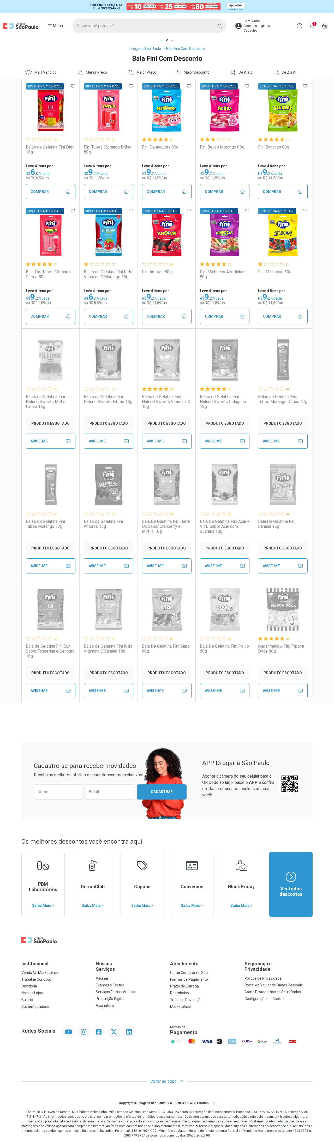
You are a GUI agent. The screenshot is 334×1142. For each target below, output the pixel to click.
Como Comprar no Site (189, 973)
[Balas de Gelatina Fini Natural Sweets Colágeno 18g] (225, 360)
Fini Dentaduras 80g (160, 147)
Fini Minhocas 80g (274, 271)
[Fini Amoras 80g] (167, 235)
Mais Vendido (45, 72)
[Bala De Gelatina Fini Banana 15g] (283, 485)
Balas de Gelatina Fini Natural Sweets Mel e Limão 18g (45, 401)
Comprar (40, 192)
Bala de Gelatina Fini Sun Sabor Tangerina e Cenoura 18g (50, 651)
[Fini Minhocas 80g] (283, 235)
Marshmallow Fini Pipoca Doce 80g (281, 649)
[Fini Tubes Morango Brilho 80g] (109, 110)
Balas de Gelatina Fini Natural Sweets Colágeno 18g (223, 401)
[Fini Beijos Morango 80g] (225, 110)
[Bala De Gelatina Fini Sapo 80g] (167, 609)
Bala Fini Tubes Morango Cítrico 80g (48, 274)
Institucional (35, 963)
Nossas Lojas (32, 993)
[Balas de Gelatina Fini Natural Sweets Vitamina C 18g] (167, 360)
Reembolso (179, 993)
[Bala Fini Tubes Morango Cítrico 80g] (51, 235)
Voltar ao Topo (164, 1081)
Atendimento (184, 963)
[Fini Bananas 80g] (283, 110)
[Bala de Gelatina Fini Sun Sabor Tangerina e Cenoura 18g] (51, 609)
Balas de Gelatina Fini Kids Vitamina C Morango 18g (108, 274)
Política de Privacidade (263, 978)
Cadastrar (162, 792)
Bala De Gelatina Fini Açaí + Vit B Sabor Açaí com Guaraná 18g (224, 526)
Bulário (27, 1000)
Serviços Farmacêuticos (115, 992)
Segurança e (258, 966)
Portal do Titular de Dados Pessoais (273, 985)
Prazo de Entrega (184, 986)
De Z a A (289, 72)
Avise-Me (39, 441)
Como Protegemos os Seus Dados (272, 992)
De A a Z (246, 72)
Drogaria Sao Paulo (145, 48)
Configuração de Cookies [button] (264, 999)
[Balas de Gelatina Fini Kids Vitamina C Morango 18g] (109, 235)
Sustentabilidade (35, 1006)
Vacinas (102, 978)
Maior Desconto (197, 72)
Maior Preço (146, 72)
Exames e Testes (110, 985)
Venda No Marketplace (40, 973)
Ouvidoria (29, 986)
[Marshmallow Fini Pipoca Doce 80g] (283, 609)
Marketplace (180, 1006)
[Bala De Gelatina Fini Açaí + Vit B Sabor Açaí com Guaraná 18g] (225, 485)
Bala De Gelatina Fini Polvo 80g (224, 649)
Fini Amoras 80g (157, 271)
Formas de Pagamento (189, 979)
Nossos (105, 966)
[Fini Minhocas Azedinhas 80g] (225, 235)
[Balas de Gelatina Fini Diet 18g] (51, 110)
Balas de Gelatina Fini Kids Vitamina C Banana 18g (108, 649)
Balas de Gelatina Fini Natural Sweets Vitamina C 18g (166, 401)
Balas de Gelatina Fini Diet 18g (50, 150)
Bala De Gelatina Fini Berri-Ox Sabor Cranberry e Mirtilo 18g (166, 526)
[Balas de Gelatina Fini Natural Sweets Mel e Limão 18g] (51, 360)
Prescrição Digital (110, 999)
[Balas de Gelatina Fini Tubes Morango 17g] (51, 485)
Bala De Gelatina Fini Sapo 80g (166, 649)
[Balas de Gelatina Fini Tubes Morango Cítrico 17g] (283, 360)
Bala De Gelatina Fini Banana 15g (276, 524)
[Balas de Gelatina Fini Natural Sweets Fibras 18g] (109, 360)
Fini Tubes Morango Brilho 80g (107, 150)
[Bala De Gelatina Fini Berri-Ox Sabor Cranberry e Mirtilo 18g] (167, 485)
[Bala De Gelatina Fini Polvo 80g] (225, 609)
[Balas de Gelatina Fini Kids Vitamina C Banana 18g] (109, 609)
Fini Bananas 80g (273, 147)
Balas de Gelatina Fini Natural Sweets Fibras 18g (108, 399)
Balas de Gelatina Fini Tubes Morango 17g (45, 524)
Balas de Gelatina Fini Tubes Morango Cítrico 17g (282, 399)
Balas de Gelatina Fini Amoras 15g (103, 524)
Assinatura (105, 1005)
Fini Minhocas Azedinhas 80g (223, 274)
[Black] (167, 6)
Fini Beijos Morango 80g (222, 147)
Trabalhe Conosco (36, 979)
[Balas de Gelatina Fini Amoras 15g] (109, 485)
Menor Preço (96, 72)
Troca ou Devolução (186, 1000)
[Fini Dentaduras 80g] (167, 110)
